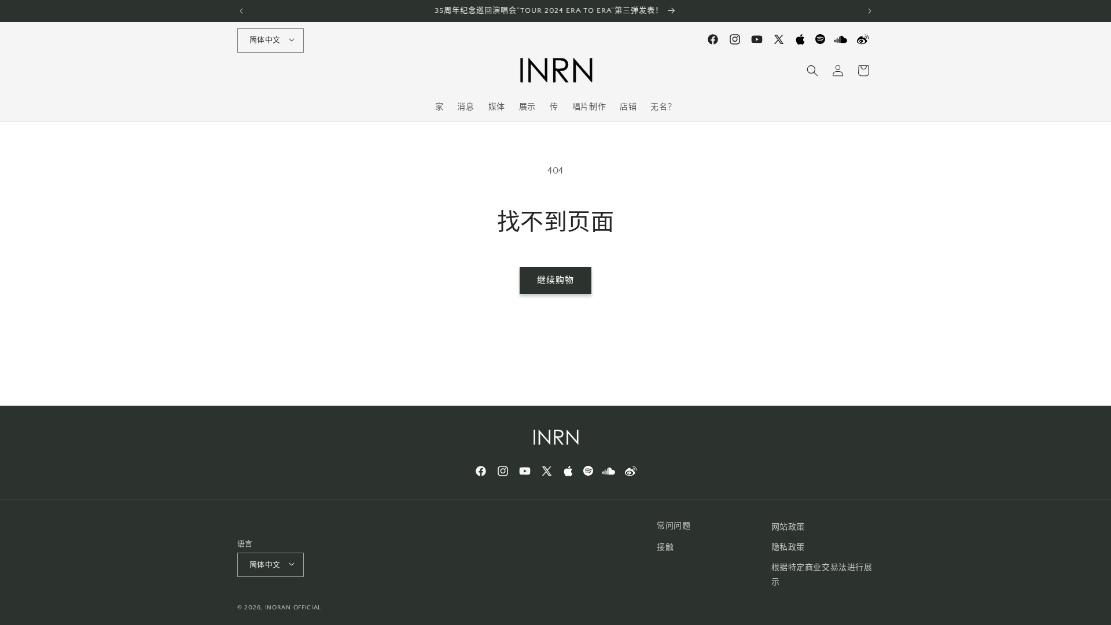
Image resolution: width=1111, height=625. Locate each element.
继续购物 (555, 280)
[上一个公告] (241, 11)
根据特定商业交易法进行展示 (822, 575)
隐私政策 (788, 547)
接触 (665, 547)
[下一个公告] (869, 11)
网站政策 (788, 527)
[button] (812, 70)
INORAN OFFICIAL (293, 607)
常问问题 (673, 526)
